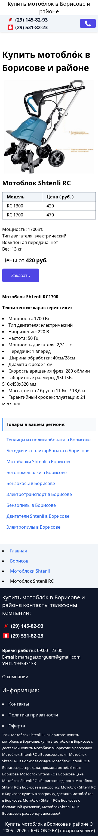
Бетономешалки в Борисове (37, 472)
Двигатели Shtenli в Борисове (38, 516)
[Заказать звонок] (88, 23)
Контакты (18, 704)
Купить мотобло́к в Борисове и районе (49, 7)
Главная (18, 551)
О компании (15, 677)
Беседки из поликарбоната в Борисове (48, 451)
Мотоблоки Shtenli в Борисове (39, 462)
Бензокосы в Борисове (31, 483)
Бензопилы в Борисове (31, 505)
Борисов (19, 561)
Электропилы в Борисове (33, 527)
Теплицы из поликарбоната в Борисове (49, 440)
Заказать (20, 275)
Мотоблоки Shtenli (30, 571)
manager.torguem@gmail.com (49, 657)
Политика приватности (33, 715)
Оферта (16, 726)
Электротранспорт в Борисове (39, 494)
